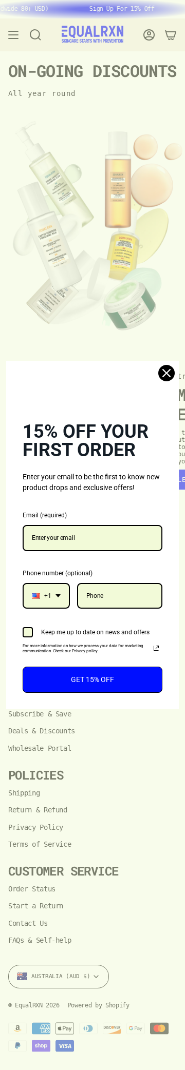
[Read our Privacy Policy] (156, 648)
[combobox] (46, 596)
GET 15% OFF (92, 679)
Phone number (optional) (57, 573)
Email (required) (45, 515)
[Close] (166, 373)
